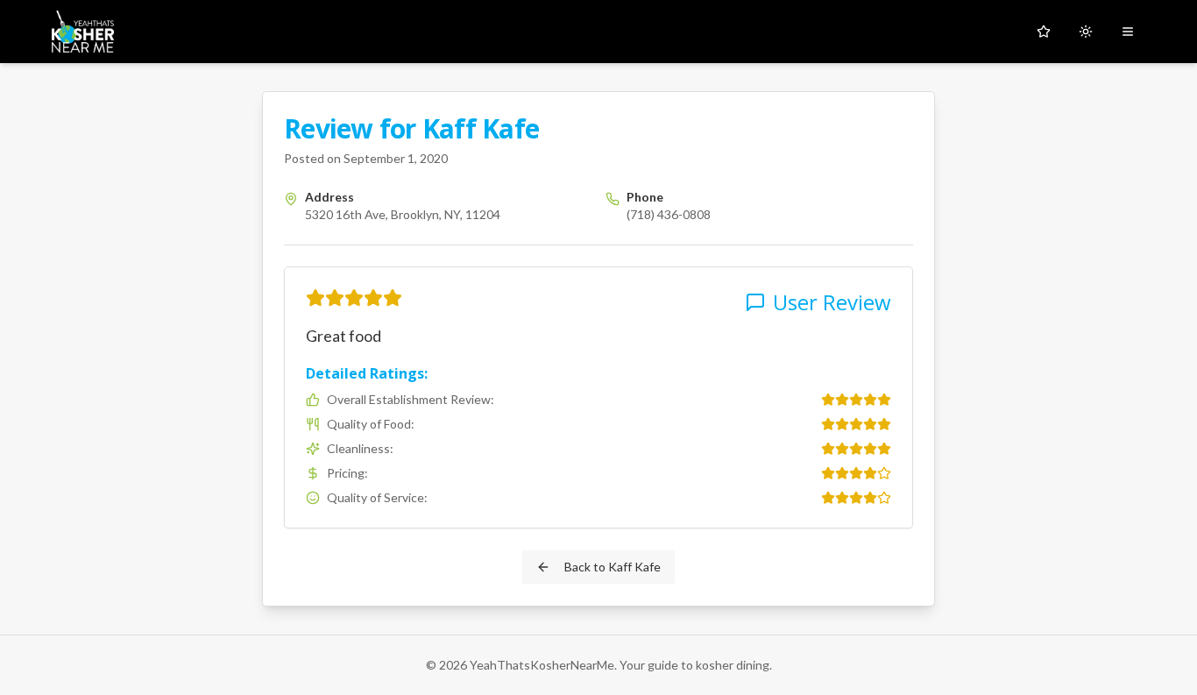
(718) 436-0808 (669, 214)
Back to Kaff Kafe (612, 566)
